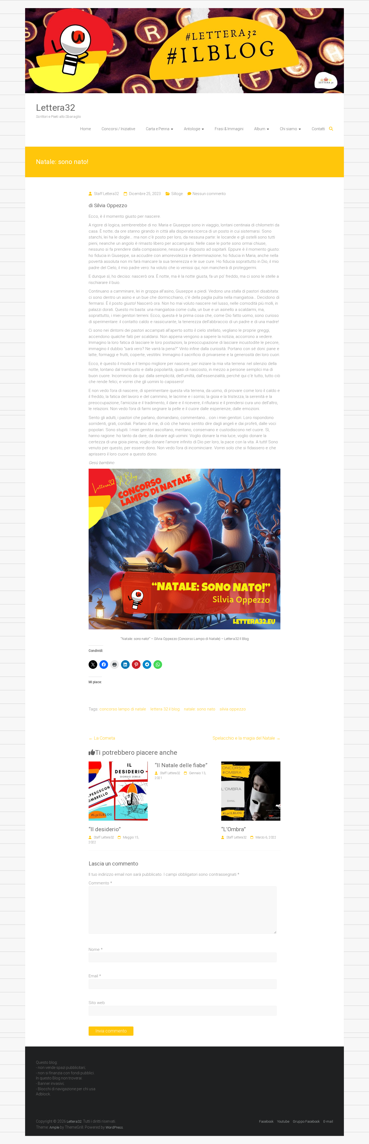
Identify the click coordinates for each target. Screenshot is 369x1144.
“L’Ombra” (233, 829)
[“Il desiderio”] (118, 764)
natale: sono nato (199, 709)
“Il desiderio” (105, 829)
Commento (100, 883)
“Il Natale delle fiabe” (181, 765)
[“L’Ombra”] (250, 764)
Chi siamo (288, 129)
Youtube (283, 1121)
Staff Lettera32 (106, 194)
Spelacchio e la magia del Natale (246, 738)
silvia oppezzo (233, 709)
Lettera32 (55, 107)
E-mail (328, 1121)
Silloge (177, 194)
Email (95, 976)
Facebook (266, 1121)
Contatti (318, 129)
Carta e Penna (157, 129)
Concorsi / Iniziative (118, 129)
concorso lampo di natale (122, 709)
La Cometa (102, 738)
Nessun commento (209, 194)
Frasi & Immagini (229, 129)
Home (85, 129)
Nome (96, 949)
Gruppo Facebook (306, 1121)
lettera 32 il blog (165, 709)
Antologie (192, 129)
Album (259, 129)
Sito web (97, 1002)
